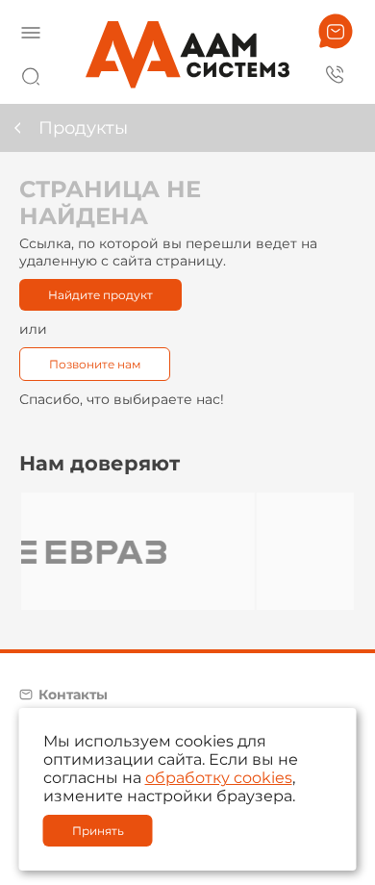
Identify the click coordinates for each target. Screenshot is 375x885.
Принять (98, 830)
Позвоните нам (94, 364)
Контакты (73, 694)
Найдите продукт (100, 295)
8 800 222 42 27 (335, 73)
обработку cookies (218, 778)
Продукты (83, 128)
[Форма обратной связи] (335, 31)
